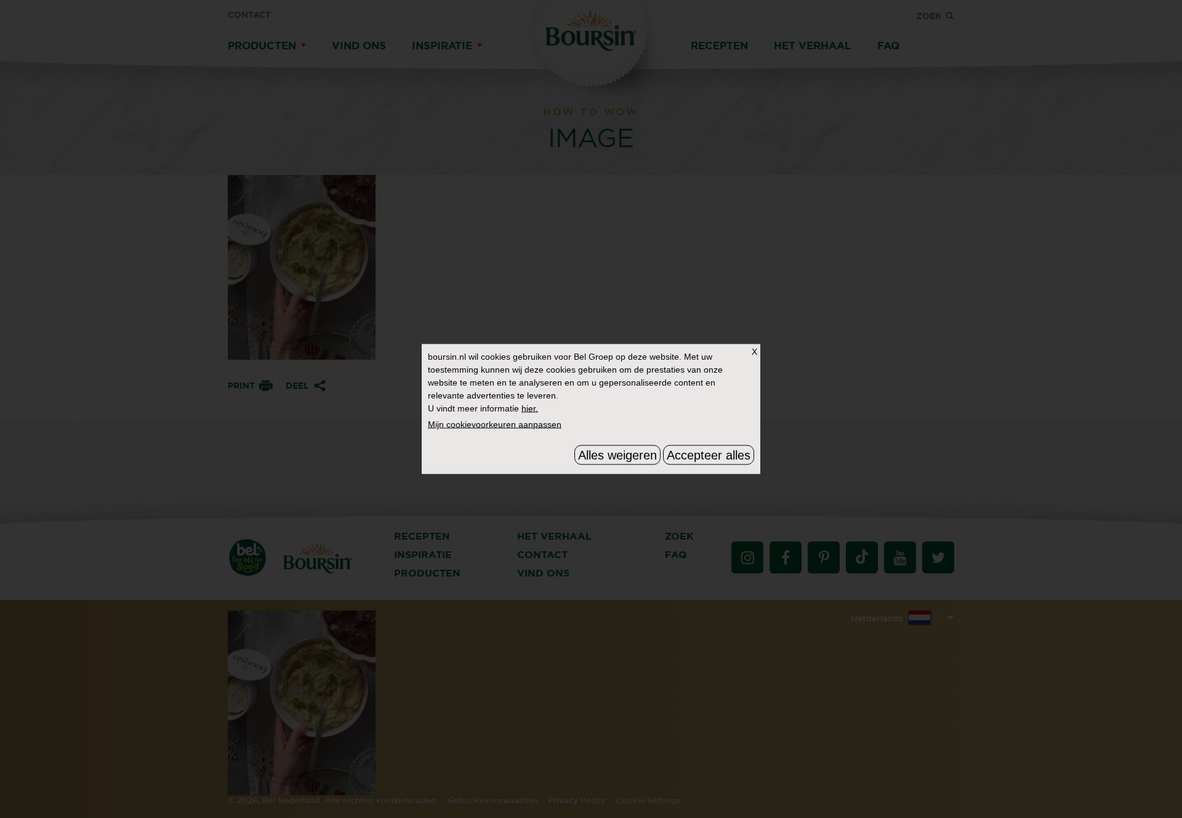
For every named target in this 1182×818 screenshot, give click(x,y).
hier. (529, 408)
